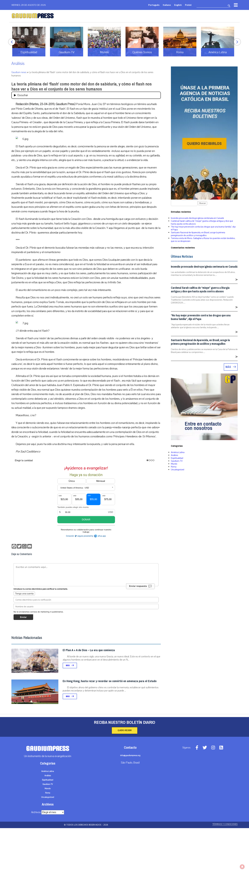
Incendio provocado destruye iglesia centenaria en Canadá (197, 218)
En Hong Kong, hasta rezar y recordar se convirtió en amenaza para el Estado (109, 681)
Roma (173, 466)
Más (68, 665)
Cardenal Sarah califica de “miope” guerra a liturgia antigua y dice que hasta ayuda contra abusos (200, 289)
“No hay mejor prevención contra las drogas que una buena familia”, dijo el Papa (201, 317)
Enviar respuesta (138, 586)
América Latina (177, 452)
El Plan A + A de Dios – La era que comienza (89, 650)
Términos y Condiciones (225, 824)
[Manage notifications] (242, 866)
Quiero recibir (125, 730)
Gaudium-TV (177, 461)
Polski (188, 4)
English (178, 4)
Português (154, 4)
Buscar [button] (202, 203)
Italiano (167, 4)
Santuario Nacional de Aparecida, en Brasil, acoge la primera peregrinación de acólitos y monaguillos (198, 234)
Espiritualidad (177, 458)
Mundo (174, 463)
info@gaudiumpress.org (130, 755)
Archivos (36, 812)
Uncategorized (177, 469)
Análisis (17, 63)
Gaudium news (18, 72)
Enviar (23, 617)
